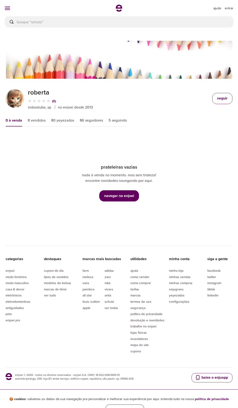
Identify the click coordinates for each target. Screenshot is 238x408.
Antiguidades (15, 308)
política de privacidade (212, 399)
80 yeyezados (62, 120)
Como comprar (140, 283)
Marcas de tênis (55, 289)
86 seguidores (91, 120)
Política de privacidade (146, 314)
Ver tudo (50, 295)
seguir (222, 98)
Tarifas (134, 289)
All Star (87, 295)
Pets (9, 314)
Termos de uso (140, 301)
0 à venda (14, 120)
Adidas (109, 270)
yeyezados (177, 295)
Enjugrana (176, 289)
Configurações (179, 301)
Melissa (88, 277)
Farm (86, 270)
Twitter (211, 277)
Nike (108, 283)
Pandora (88, 289)
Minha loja (176, 270)
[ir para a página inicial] (119, 10)
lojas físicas (138, 332)
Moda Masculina (17, 283)
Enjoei (10, 270)
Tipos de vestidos (56, 277)
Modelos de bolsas (57, 283)
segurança (137, 308)
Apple (86, 308)
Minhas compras (180, 283)
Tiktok (211, 289)
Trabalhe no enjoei (143, 326)
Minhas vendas (180, 277)
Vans (86, 283)
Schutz (109, 301)
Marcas (135, 295)
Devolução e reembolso (147, 320)
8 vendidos (37, 120)
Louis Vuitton (91, 301)
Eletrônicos (14, 295)
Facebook (214, 270)
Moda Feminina (16, 277)
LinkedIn (212, 295)
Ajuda (134, 270)
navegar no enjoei (119, 195)
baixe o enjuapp (214, 377)
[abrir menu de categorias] (7, 8)
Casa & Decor (15, 289)
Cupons (135, 351)
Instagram (214, 283)
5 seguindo (118, 120)
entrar (229, 8)
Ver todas (111, 308)
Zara (108, 277)
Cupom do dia (53, 270)
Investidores (139, 339)
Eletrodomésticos (18, 301)
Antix (108, 295)
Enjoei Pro (13, 320)
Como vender (139, 277)
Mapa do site (139, 345)
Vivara (109, 289)
